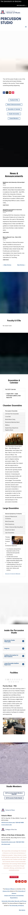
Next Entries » (21, 265)
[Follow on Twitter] (7, 92)
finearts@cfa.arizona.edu (8, 842)
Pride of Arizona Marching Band (14, 527)
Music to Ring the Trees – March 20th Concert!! (12, 237)
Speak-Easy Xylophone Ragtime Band (11, 429)
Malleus (7, 425)
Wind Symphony (9, 524)
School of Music (9, 889)
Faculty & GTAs (14, 100)
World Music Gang (10, 419)
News (4, 185)
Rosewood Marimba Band (12, 422)
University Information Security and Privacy (14, 901)
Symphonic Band (10, 530)
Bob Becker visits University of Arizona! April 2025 (13, 183)
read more (6, 205)
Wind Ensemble (9, 521)
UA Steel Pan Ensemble (12, 414)
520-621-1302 (20, 842)
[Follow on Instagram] (13, 92)
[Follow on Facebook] (4, 92)
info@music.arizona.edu (8, 822)
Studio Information (14, 114)
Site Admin (22, 910)
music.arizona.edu (6, 824)
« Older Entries (7, 265)
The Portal (14, 877)
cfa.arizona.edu (5, 844)
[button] (6, 679)
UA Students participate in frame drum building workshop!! (12, 210)
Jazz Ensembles (9, 532)
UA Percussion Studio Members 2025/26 (14, 793)
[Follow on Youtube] (10, 92)
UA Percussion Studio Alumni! (14, 798)
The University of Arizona (16, 905)
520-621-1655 (20, 822)
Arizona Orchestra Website (12, 574)
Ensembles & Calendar (14, 109)
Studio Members (14, 118)
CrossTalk (8, 416)
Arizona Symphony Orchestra (13, 514)
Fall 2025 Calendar (10, 389)
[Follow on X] (19, 881)
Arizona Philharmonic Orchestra (11, 517)
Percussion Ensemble (11, 411)
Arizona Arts (21, 5)
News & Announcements (14, 104)
